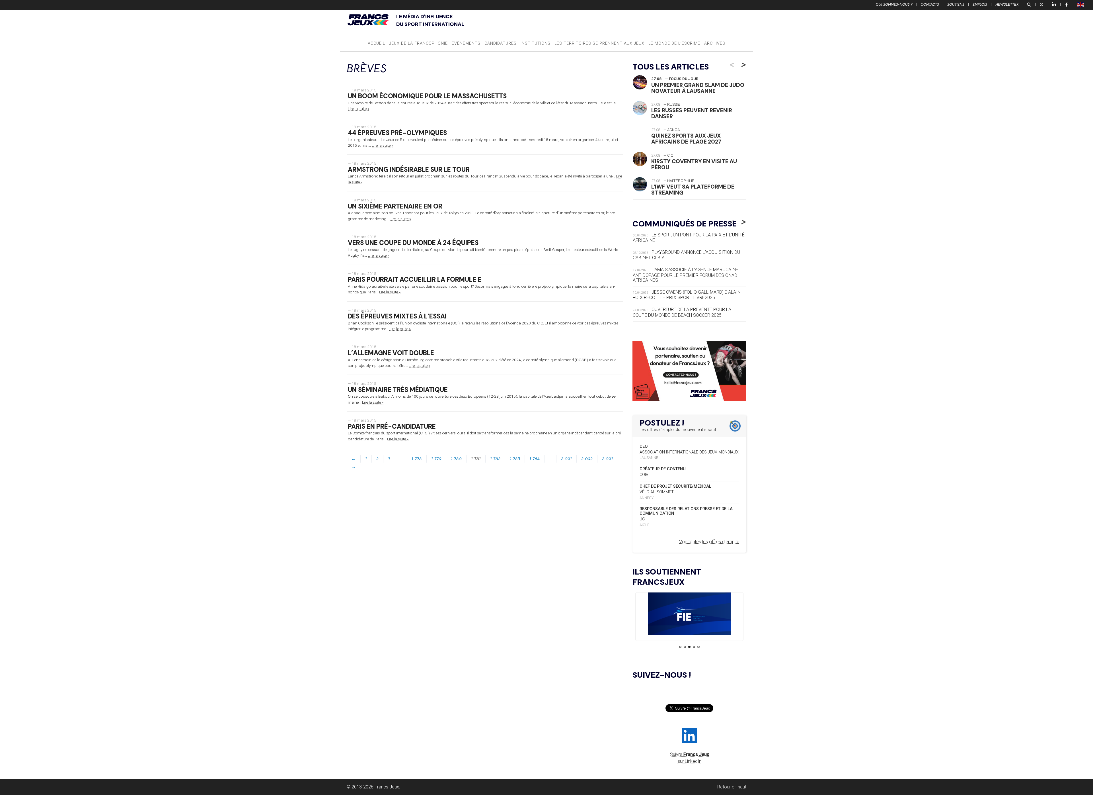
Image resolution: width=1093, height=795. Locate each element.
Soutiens (955, 4)
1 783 (515, 459)
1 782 (495, 459)
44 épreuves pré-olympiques (397, 133)
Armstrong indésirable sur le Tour (409, 169)
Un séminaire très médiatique (398, 390)
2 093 (607, 459)
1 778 (417, 459)
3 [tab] (689, 647)
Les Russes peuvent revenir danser (691, 113)
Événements (466, 43)
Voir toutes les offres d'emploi (709, 541)
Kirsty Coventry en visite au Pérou (694, 164)
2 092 (587, 459)
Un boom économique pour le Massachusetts (427, 96)
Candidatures (500, 43)
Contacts (930, 4)
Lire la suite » (358, 108)
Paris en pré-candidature (392, 426)
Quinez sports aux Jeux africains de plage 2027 (686, 138)
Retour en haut (731, 787)
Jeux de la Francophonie (418, 43)
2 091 (566, 459)
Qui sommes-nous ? (894, 4)
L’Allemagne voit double (391, 353)
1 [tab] (680, 647)
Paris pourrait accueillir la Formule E (414, 279)
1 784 (534, 459)
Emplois (980, 4)
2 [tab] (685, 647)
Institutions (535, 43)
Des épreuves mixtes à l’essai (397, 316)
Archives (714, 43)
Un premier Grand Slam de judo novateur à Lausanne (697, 88)
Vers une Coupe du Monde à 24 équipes (413, 243)
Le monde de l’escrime (674, 43)
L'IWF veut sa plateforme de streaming (692, 189)
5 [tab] (698, 647)
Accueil (376, 43)
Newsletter (1007, 4)
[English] (1080, 4)
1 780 (456, 459)
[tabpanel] (689, 614)
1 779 (436, 459)
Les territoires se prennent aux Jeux (599, 43)
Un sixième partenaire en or (395, 206)
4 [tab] (694, 647)
